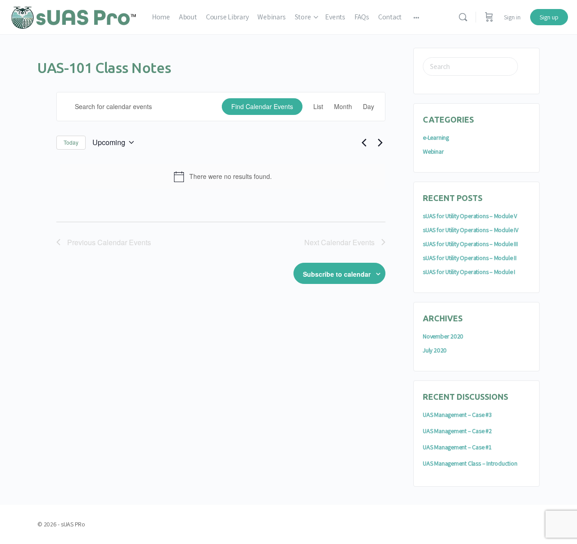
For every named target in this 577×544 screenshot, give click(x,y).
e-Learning (436, 137)
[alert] (222, 176)
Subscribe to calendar (337, 274)
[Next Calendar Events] (380, 142)
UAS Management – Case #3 (457, 415)
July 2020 (435, 350)
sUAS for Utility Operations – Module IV (470, 230)
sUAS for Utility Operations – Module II (470, 258)
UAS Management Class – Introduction (470, 463)
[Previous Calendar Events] (363, 142)
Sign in (512, 17)
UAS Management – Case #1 (457, 447)
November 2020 (443, 336)
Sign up (549, 17)
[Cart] (489, 17)
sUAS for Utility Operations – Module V (470, 216)
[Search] (463, 17)
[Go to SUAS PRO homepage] (73, 16)
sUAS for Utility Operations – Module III (470, 244)
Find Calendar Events (262, 106)
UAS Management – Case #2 (457, 431)
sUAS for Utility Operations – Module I (469, 272)
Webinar (433, 151)
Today (71, 142)
